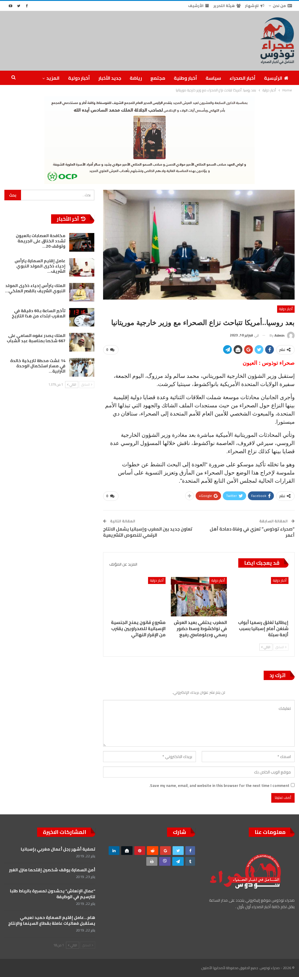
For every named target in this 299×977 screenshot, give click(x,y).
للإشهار (252, 5)
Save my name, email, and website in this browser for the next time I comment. (219, 785)
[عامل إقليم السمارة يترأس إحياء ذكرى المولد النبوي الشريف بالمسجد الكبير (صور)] (81, 267)
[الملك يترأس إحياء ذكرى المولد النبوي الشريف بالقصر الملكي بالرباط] (81, 292)
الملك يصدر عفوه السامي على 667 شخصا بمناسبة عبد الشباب (36, 338)
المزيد (53, 78)
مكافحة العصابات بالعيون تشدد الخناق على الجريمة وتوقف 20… (40, 241)
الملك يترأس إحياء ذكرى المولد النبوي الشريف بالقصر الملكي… (35, 288)
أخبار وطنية (185, 78)
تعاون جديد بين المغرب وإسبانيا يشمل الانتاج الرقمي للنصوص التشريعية (147, 532)
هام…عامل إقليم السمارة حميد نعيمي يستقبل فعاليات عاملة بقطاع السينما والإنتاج (51, 920)
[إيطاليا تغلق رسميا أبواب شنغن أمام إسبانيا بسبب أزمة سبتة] (260, 596)
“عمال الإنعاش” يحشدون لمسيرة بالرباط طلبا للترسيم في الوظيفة (52, 893)
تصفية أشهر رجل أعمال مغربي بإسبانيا (58, 849)
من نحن (279, 5)
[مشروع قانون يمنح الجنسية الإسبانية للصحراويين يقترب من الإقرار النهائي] (137, 596)
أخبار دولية (79, 78)
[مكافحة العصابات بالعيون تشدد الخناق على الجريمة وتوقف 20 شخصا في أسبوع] (81, 242)
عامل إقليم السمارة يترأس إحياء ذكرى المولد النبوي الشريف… (40, 266)
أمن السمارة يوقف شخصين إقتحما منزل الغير (52, 870)
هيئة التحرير (224, 5)
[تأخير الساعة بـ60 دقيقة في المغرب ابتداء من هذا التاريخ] (81, 317)
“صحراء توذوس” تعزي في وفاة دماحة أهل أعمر (252, 532)
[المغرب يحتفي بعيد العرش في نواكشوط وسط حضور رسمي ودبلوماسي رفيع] (199, 596)
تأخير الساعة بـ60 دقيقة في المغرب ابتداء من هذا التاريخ (38, 313)
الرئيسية (273, 78)
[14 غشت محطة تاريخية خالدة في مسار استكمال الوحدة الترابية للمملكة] (81, 367)
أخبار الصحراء (242, 78)
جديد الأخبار (109, 78)
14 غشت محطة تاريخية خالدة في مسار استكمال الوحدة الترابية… (37, 366)
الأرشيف (196, 5)
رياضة (136, 78)
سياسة (213, 78)
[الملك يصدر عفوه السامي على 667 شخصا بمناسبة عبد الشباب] (81, 342)
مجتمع (157, 78)
